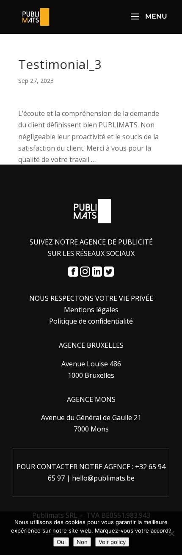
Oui (61, 542)
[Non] (171, 533)
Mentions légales (91, 309)
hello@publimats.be (103, 478)
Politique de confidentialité (91, 321)
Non (82, 542)
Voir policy (112, 542)
